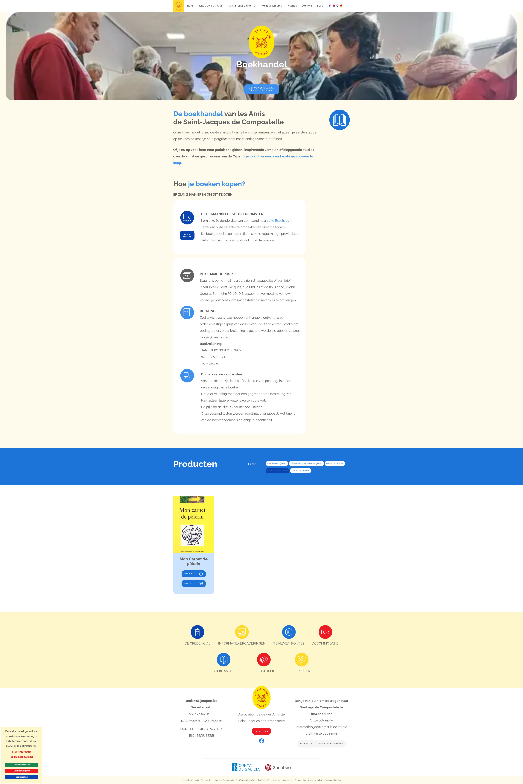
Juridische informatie (190, 780)
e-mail (226, 280)
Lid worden (261, 731)
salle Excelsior (277, 221)
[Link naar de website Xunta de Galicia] (248, 767)
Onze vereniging (272, 6)
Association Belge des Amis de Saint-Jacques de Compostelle (267, 780)
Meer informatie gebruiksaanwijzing (321, 744)
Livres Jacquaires (300, 470)
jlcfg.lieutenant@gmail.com (201, 720)
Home (190, 6)
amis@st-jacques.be (201, 701)
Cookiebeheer (22, 777)
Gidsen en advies (334, 463)
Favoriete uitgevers (277, 463)
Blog (320, 6)
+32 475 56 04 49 (201, 714)
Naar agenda (187, 235)
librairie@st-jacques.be (256, 280)
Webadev (312, 780)
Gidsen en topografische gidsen (306, 463)
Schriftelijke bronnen (243, 6)
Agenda (292, 6)
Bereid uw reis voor (210, 6)
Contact (307, 6)
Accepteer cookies (21, 765)
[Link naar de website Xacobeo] (277, 767)
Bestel (188, 583)
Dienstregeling (215, 780)
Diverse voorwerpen (277, 470)
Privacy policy (229, 780)
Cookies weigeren (22, 771)
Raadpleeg (190, 574)
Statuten (204, 780)
